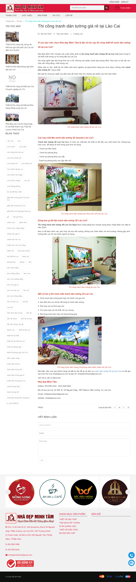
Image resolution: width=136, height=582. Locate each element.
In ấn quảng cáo (67, 526)
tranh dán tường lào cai (16, 381)
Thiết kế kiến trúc (68, 530)
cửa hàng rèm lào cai (15, 152)
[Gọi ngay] (131, 555)
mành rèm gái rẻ (13, 234)
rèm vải (26, 290)
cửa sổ (27, 181)
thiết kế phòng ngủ (14, 347)
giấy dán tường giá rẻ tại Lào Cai (18, 199)
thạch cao (11, 330)
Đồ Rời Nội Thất (67, 533)
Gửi (42, 460)
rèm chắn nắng (12, 268)
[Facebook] (115, 407)
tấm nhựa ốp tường (14, 313)
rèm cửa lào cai (13, 290)
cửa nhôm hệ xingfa (14, 175)
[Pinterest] (128, 407)
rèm (30, 262)
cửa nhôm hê (12, 164)
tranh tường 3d (13, 392)
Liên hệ (69, 15)
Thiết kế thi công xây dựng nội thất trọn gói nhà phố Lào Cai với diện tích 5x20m (20, 47)
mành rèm (23, 222)
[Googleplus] (124, 407)
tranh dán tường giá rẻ (15, 375)
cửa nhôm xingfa (13, 181)
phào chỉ (25, 256)
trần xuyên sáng (13, 358)
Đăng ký (124, 2)
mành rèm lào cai (13, 239)
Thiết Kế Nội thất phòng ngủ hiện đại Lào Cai (20, 68)
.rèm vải (10, 141)
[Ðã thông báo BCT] (30, 563)
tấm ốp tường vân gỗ (15, 324)
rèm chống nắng (13, 273)
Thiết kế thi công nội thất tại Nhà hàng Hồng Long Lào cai (19, 106)
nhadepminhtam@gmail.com (20, 555)
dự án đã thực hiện (14, 192)
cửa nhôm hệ (26, 164)
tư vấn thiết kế (12, 403)
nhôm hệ (10, 251)
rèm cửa (27, 273)
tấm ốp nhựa (12, 319)
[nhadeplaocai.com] (30, 518)
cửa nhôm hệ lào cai (15, 169)
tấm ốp (29, 313)
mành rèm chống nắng (15, 228)
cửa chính (11, 147)
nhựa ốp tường (23, 251)
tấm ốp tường (26, 319)
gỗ (8, 217)
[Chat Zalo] (131, 563)
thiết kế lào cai (24, 330)
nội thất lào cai (12, 256)
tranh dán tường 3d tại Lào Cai (108, 371)
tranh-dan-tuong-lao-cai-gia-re (18, 398)
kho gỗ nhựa (18, 217)
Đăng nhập (114, 2)
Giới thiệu (27, 15)
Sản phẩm (42, 15)
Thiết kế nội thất (68, 519)
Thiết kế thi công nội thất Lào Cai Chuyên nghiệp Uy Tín (20, 87)
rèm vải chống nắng (14, 296)
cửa (18, 141)
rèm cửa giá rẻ (12, 285)
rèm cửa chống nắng (15, 279)
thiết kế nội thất (13, 336)
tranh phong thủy (13, 386)
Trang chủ (11, 15)
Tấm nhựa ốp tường (69, 523)
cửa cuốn (22, 147)
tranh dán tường (13, 364)
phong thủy (11, 262)
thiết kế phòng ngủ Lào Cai (17, 352)
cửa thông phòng (13, 186)
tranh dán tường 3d (14, 369)
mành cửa (11, 222)
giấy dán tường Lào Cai (16, 206)
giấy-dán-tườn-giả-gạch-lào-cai (19, 211)
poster (22, 262)
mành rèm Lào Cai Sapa (16, 245)
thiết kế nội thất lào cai (16, 341)
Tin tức (56, 15)
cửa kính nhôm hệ (14, 158)
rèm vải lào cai (12, 302)
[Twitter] (119, 407)
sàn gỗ (25, 302)
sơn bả (9, 307)
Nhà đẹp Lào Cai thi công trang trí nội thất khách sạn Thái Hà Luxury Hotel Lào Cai (19, 127)
